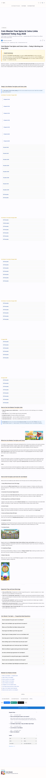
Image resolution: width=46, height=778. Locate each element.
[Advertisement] (23, 16)
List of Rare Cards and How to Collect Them (10, 686)
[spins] (20, 730)
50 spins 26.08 (7, 134)
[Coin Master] (24, 6)
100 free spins (6, 223)
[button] (2, 3)
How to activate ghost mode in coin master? (19, 716)
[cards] (16, 722)
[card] (30, 738)
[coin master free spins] (24, 699)
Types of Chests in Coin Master (8, 681)
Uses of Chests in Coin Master (8, 682)
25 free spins (5, 226)
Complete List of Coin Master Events (9, 684)
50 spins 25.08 (6, 189)
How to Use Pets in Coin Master (8, 679)
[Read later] (40, 40)
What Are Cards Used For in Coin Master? (10, 689)
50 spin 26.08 (6, 153)
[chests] (30, 741)
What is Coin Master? (14, 731)
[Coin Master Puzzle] (31, 6)
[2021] (16, 738)
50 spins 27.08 (7, 99)
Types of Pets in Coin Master (7, 677)
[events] (20, 726)
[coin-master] (16, 726)
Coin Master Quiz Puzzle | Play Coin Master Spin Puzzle (22, 723)
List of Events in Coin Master (16, 727)
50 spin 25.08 (6, 183)
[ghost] (20, 714)
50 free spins (5, 194)
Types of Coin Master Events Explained (9, 688)
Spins (4, 2)
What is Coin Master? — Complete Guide (10, 675)
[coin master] (7, 40)
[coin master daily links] (5, 699)
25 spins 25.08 (6, 177)
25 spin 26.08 (6, 147)
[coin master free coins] (15, 699)
